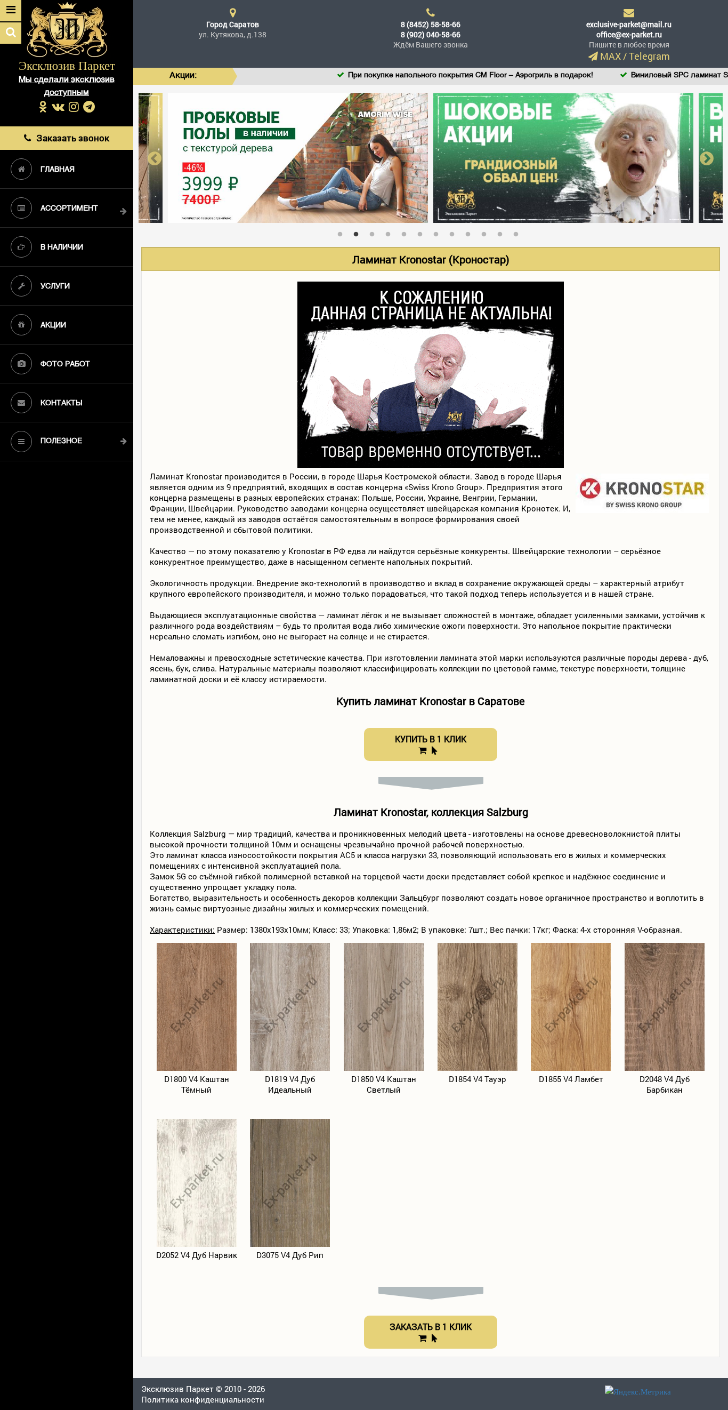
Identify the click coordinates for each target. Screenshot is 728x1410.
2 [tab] (358, 232)
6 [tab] (422, 232)
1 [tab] (342, 232)
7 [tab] (438, 232)
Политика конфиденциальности (202, 1399)
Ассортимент (69, 208)
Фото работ (65, 364)
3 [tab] (374, 232)
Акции (53, 325)
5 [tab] (406, 232)
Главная (58, 169)
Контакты (61, 403)
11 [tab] (502, 232)
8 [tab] (454, 232)
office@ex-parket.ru (629, 34)
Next (707, 158)
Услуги (55, 286)
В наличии (62, 247)
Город (232, 24)
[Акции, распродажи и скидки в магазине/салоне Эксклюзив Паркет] (298, 157)
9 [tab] (470, 232)
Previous (155, 158)
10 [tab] (486, 232)
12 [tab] (518, 232)
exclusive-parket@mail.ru (629, 24)
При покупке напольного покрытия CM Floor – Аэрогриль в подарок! (415, 75)
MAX (610, 56)
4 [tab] (390, 232)
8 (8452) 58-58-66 (430, 24)
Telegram (649, 56)
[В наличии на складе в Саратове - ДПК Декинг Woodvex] (564, 157)
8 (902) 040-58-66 (430, 34)
